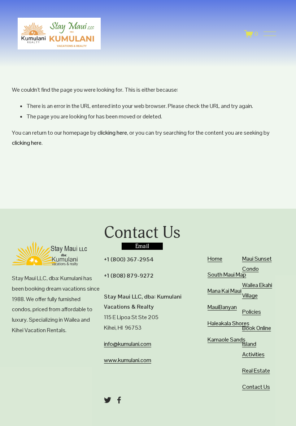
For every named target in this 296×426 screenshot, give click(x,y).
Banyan (228, 307)
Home (215, 258)
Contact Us (256, 387)
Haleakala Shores (228, 323)
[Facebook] (119, 400)
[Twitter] (107, 400)
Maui (213, 307)
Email (142, 246)
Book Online (256, 328)
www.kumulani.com (127, 360)
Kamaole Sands (226, 339)
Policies (251, 312)
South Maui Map (227, 274)
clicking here (112, 132)
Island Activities (253, 349)
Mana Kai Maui (224, 291)
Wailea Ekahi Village (257, 290)
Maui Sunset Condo (257, 264)
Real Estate (256, 370)
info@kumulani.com (127, 344)
